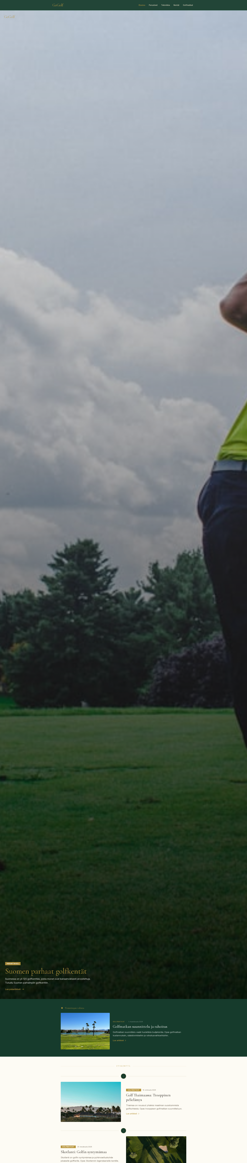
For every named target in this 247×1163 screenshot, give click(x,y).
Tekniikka (165, 5)
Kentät (176, 5)
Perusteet (153, 5)
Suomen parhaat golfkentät (46, 971)
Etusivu (142, 5)
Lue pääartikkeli (13, 989)
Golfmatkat (188, 5)
